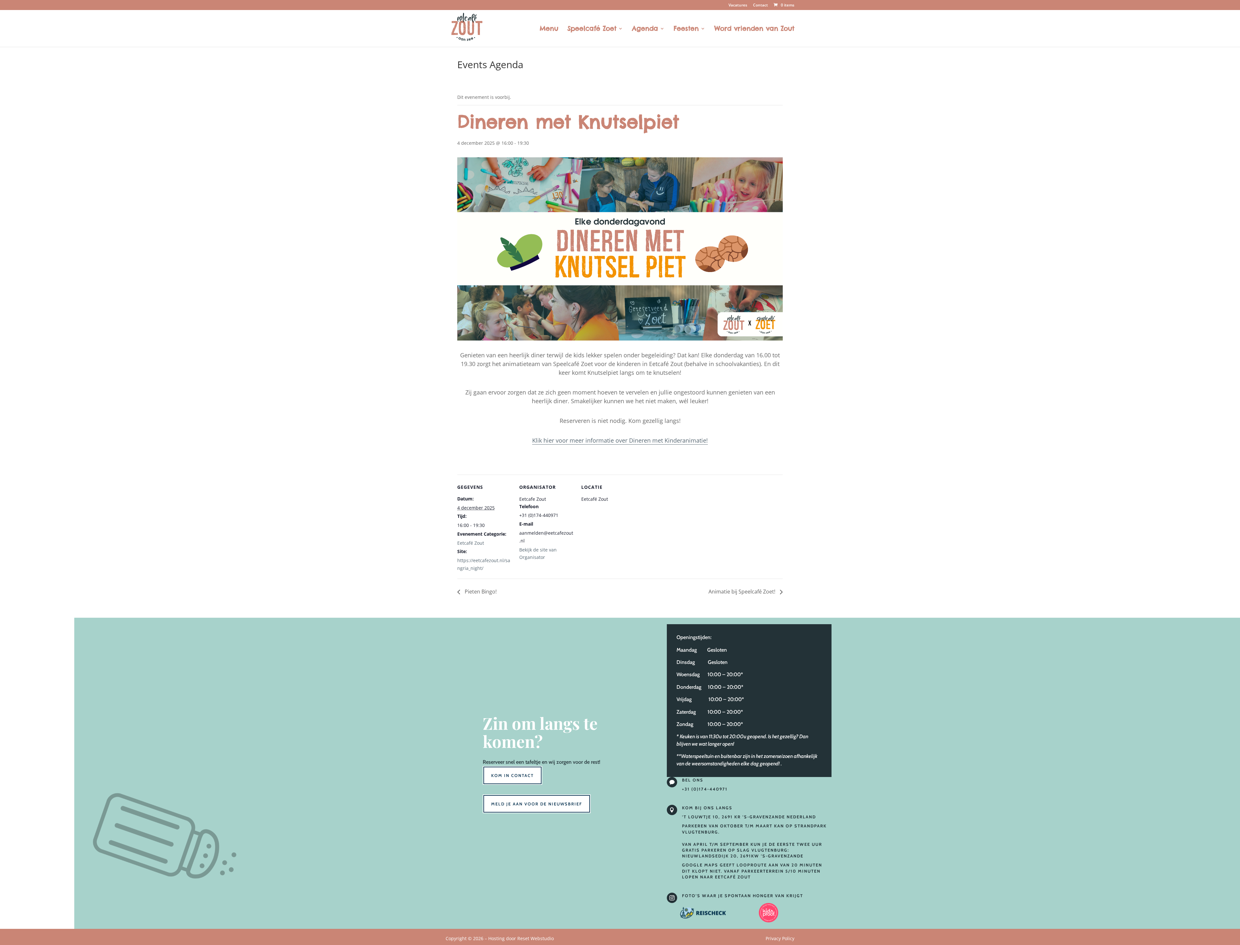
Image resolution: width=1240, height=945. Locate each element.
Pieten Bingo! (480, 591)
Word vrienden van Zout (754, 29)
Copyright (500, 938)
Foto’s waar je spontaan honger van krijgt (742, 895)
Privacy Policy (780, 938)
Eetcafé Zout (470, 543)
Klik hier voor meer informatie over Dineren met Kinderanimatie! (620, 440)
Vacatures (737, 5)
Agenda (645, 29)
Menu (549, 29)
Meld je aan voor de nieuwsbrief (536, 803)
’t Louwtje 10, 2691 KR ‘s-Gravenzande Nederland (749, 816)
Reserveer (493, 762)
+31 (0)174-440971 (705, 789)
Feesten (686, 29)
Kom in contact (512, 775)
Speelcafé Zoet (591, 29)
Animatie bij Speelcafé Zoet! (742, 591)
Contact (760, 5)
